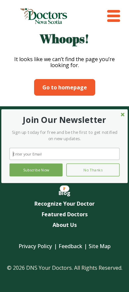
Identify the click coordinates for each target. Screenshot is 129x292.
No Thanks (93, 169)
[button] (64, 120)
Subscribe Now (36, 169)
